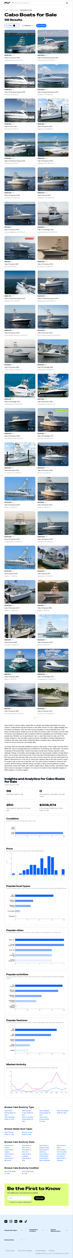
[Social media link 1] (5, 1221)
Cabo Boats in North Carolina (62, 1151)
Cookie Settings (40, 1251)
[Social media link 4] (20, 1221)
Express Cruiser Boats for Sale (27, 1133)
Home (6, 10)
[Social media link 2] (10, 1221)
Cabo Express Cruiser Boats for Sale (27, 1113)
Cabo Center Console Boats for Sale (44, 1119)
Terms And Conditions (25, 1251)
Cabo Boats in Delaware (61, 1159)
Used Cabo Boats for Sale (27, 1172)
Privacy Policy (10, 1251)
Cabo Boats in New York (26, 1151)
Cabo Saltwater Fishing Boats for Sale (45, 1113)
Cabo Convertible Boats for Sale (62, 1112)
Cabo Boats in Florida (9, 1146)
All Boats (51, 1251)
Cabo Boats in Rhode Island (44, 1155)
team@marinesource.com (43, 1253)
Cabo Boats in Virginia (9, 1151)
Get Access (39, 1198)
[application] (36, 832)
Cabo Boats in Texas (61, 1146)
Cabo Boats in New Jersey (26, 1146)
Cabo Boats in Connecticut (61, 1155)
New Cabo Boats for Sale (10, 1172)
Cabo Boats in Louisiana (26, 1155)
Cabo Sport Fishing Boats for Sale (10, 1113)
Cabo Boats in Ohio (26, 1159)
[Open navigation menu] (67, 2)
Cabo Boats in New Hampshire (44, 1159)
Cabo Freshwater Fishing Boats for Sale (27, 1119)
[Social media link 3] (15, 1221)
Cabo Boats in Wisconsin (9, 1159)
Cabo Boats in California (44, 1151)
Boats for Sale (14, 10)
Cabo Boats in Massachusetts (44, 1146)
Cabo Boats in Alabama (9, 1155)
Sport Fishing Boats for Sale (9, 1133)
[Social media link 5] (25, 1221)
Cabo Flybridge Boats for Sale (9, 1118)
